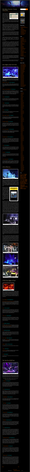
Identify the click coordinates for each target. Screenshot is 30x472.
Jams (5, 11)
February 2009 (22, 165)
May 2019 (22, 98)
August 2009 (22, 160)
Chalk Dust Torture (5, 437)
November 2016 (22, 105)
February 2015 (22, 110)
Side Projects (22, 182)
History (4, 11)
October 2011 (22, 139)
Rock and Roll (4, 121)
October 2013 (22, 120)
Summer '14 (24, 184)
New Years (22, 181)
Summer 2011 (22, 185)
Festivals (23, 179)
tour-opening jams (7, 339)
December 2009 (22, 157)
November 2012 (22, 128)
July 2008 (22, 171)
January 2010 (22, 156)
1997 (8, 11)
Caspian (5, 115)
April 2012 (22, 134)
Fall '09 (21, 178)
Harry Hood (4, 152)
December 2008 (22, 167)
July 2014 (22, 114)
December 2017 (22, 102)
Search (26, 9)
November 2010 (22, 148)
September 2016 (22, 106)
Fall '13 (25, 178)
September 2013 (22, 121)
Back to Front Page (15, 469)
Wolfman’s (4, 89)
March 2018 (22, 101)
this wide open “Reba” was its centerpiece (6, 325)
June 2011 (22, 142)
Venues (21, 187)
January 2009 (22, 166)
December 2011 (22, 137)
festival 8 (21, 179)
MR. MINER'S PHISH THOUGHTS (15, 4)
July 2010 (22, 151)
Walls (6, 82)
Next (18, 466)
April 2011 (22, 144)
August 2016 (22, 107)
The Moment (11, 11)
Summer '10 (26, 183)
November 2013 (22, 119)
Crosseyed (8, 115)
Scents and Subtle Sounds (8, 89)
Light (3, 389)
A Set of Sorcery (6, 167)
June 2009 (22, 162)
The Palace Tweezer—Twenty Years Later (9, 10)
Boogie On (7, 129)
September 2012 (22, 130)
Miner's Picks (11, 361)
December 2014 (22, 111)
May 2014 (22, 116)
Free (5, 315)
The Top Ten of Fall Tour (8, 360)
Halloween (26, 179)
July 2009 (22, 161)
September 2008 (22, 169)
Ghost (5, 129)
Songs (25, 182)
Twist (3, 427)
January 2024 (22, 92)
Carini (8, 82)
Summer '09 (22, 183)
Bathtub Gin (4, 82)
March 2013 (22, 125)
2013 (21, 176)
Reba (3, 323)
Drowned (4, 412)
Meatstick (7, 121)
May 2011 (22, 143)
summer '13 (21, 184)
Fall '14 (8, 361)
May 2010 (22, 153)
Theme (6, 412)
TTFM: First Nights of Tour (9, 280)
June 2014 (22, 115)
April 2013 (22, 124)
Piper (6, 455)
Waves (3, 115)
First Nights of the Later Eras (9, 64)
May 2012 (22, 133)
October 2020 (22, 96)
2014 (7, 361)
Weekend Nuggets (23, 188)
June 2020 (22, 97)
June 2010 (22, 152)
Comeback (21, 177)
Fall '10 (23, 178)
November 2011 (22, 138)
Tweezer (3, 315)
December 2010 (22, 147)
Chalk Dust (4, 455)
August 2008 (22, 170)
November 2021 (22, 93)
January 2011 (22, 146)
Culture (25, 177)
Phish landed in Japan (4, 350)
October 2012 (22, 129)
